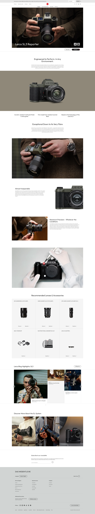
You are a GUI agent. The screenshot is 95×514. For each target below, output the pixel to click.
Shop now (75, 49)
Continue (78, 1)
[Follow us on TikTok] (26, 505)
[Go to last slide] (16, 386)
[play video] (47, 268)
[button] (79, 476)
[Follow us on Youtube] (22, 505)
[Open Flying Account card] (76, 4)
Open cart (80, 4)
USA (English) (70, 1)
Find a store (78, 4)
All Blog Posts (77, 366)
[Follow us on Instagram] (20, 505)
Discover (19, 326)
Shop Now (26, 326)
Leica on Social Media (74, 505)
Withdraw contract (33, 499)
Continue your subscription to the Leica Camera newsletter (52, 462)
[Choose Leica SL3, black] (75, 44)
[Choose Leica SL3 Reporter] (78, 44)
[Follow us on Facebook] (24, 505)
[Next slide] (78, 386)
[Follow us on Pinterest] (30, 505)
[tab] (45, 404)
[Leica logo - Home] (47, 4)
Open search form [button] (75, 4)
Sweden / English (23, 476)
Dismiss (80, 1)
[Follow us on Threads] (28, 505)
